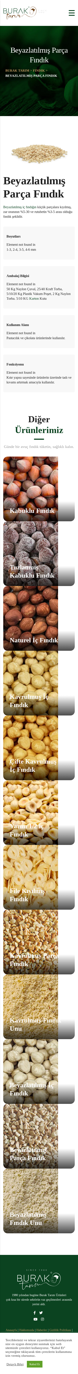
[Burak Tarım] (39, 1279)
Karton (34, 298)
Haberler (41, 1330)
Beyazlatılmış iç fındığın (19, 207)
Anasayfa (12, 1330)
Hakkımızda (27, 1330)
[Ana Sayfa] (25, 12)
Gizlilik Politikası (60, 1330)
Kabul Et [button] (34, 1364)
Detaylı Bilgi (15, 1364)
